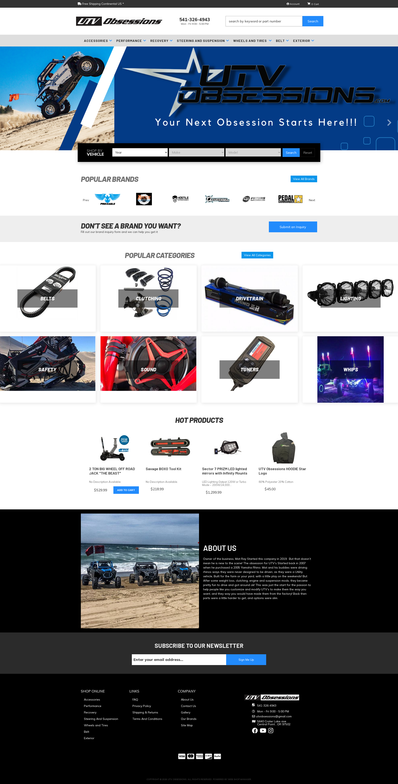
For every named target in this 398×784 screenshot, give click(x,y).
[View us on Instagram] (270, 732)
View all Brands (304, 179)
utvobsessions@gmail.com (274, 716)
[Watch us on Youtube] (263, 732)
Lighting (350, 298)
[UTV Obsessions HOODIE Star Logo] (284, 448)
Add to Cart (126, 490)
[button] (274, 21)
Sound (148, 369)
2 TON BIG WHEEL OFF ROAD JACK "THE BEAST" (112, 471)
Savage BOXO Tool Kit (163, 468)
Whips (350, 369)
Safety (47, 369)
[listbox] (140, 152)
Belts (47, 298)
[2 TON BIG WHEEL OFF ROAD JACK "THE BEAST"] (114, 448)
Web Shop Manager (239, 779)
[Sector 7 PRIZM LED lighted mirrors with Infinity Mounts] (227, 448)
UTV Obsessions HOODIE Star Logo (282, 471)
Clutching (148, 298)
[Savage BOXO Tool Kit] (171, 448)
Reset (307, 152)
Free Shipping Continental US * (102, 4)
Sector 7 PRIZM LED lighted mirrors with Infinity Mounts (224, 471)
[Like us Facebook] (255, 732)
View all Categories (257, 255)
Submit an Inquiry (293, 227)
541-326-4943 (266, 705)
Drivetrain (249, 298)
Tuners (249, 369)
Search (291, 152)
